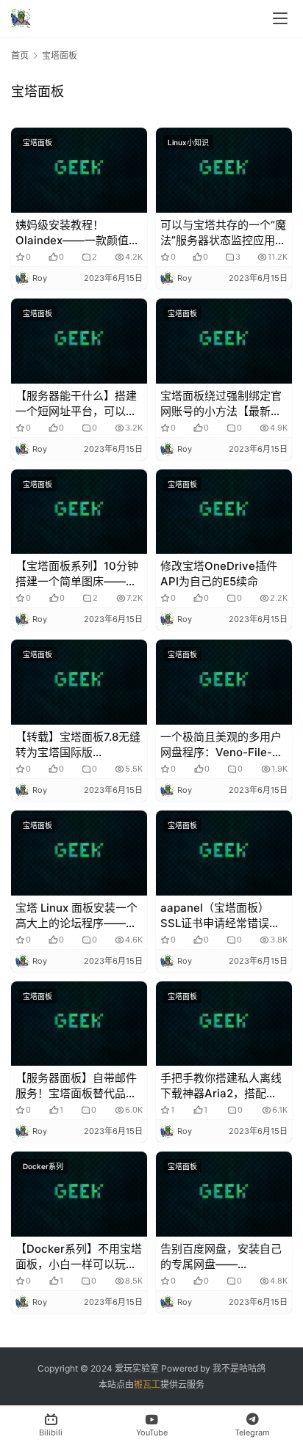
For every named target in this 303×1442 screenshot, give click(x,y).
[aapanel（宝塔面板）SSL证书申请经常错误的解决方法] (224, 853)
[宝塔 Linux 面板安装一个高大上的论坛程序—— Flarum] (79, 853)
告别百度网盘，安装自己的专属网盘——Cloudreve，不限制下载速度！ (221, 1257)
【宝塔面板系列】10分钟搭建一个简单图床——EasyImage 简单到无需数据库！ (79, 574)
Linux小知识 (188, 142)
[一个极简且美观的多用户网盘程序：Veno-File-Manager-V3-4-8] (224, 682)
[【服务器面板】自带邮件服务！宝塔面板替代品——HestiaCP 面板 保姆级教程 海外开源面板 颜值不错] (79, 1023)
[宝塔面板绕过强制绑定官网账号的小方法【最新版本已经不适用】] (224, 341)
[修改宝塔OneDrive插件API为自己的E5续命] (224, 512)
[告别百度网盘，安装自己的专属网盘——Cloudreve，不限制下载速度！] (224, 1194)
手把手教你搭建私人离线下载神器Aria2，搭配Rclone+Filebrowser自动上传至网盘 (221, 1086)
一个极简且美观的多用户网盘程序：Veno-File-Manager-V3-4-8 (221, 745)
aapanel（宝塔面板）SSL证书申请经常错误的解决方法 (220, 916)
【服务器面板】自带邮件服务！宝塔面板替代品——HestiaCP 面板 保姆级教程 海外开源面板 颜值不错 (79, 1086)
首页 (20, 55)
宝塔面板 (37, 142)
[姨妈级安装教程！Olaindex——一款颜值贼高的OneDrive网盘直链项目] (79, 170)
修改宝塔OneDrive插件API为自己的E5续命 (218, 573)
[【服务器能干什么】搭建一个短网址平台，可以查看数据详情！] (79, 341)
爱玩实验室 (137, 1368)
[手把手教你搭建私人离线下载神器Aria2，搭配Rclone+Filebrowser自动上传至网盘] (224, 1023)
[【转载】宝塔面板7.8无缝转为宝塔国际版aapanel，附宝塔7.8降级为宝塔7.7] (79, 682)
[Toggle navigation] (280, 18)
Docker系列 (43, 1166)
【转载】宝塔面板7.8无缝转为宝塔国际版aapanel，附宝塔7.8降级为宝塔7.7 (77, 745)
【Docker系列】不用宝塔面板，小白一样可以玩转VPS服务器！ (78, 1257)
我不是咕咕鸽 (239, 1368)
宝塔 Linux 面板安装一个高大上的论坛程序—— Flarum (76, 916)
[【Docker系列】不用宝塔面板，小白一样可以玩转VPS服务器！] (79, 1194)
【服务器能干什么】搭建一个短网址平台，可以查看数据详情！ (76, 404)
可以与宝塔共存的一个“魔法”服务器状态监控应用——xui (223, 233)
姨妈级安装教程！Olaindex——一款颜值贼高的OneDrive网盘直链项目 (77, 233)
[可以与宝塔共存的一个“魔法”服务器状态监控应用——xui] (224, 170)
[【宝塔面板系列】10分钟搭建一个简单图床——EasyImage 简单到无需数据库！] (79, 512)
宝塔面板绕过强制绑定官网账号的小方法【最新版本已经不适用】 (221, 404)
